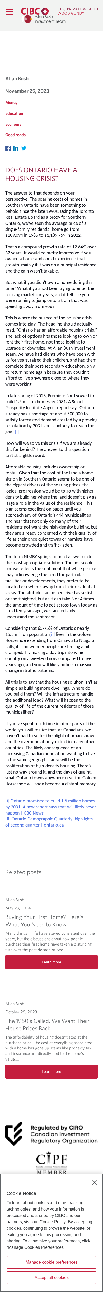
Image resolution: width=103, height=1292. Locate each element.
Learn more (51, 962)
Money (11, 102)
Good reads (15, 134)
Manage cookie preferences (52, 1262)
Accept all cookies (52, 1277)
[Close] (94, 1182)
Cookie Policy (53, 1222)
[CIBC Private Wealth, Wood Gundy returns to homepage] (59, 10)
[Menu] (10, 11)
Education (14, 113)
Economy (13, 124)
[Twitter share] (25, 147)
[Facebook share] (9, 147)
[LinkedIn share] (17, 147)
